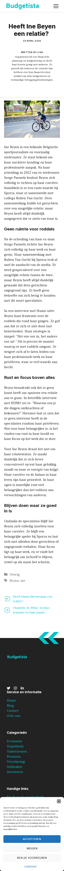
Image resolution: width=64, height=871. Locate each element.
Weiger (32, 848)
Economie (14, 741)
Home (11, 700)
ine (22, 581)
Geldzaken (14, 767)
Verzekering (16, 762)
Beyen (14, 581)
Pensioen (14, 756)
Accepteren (32, 839)
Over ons (13, 716)
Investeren (15, 772)
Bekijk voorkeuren (32, 857)
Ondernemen (17, 751)
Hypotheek (15, 746)
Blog (10, 705)
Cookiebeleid (30, 866)
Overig (15, 574)
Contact (13, 711)
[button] (59, 801)
